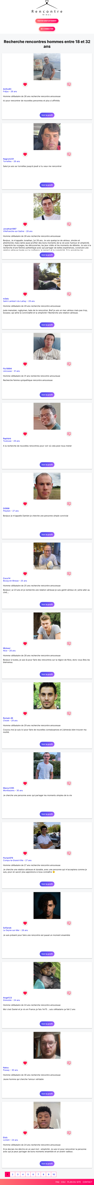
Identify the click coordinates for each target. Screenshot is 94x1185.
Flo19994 (7, 368)
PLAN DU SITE (74, 1182)
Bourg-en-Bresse (11, 580)
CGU (63, 1182)
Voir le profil (47, 115)
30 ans (20, 790)
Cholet (6, 720)
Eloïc (5, 1137)
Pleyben (6, 511)
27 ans (15, 511)
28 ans (29, 231)
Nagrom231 (8, 159)
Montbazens (8, 790)
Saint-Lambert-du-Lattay (14, 301)
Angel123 (7, 997)
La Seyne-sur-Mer (11, 930)
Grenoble (7, 1000)
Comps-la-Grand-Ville (13, 860)
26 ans (14, 91)
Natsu (6, 1067)
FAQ (57, 1182)
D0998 (6, 508)
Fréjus (6, 91)
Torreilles (7, 161)
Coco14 (6, 578)
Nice (5, 650)
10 (54, 1174)
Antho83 (7, 89)
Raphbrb (7, 438)
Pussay (6, 1070)
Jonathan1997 (9, 229)
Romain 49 (8, 718)
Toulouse (7, 441)
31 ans (17, 371)
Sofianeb (7, 928)
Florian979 (8, 858)
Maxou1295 (8, 788)
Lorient (6, 1140)
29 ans (31, 301)
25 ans (24, 580)
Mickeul (6, 648)
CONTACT (87, 1182)
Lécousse (7, 371)
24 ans (17, 1000)
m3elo (6, 298)
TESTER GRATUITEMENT (47, 21)
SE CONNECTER (47, 29)
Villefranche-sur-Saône (13, 231)
